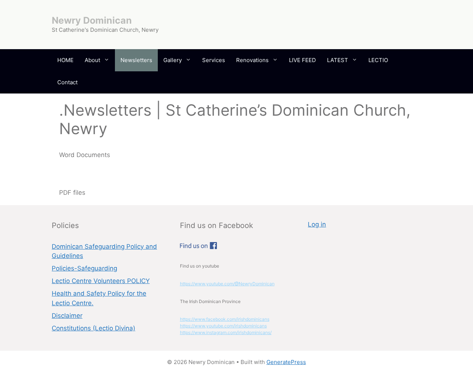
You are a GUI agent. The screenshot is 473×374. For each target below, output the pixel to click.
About (92, 60)
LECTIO (378, 60)
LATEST (337, 60)
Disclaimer (67, 315)
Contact (67, 82)
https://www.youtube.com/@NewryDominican (227, 283)
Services (213, 60)
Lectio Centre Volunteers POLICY (101, 281)
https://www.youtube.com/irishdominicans (223, 326)
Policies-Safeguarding (84, 268)
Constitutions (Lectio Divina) (93, 328)
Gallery (172, 60)
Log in (317, 224)
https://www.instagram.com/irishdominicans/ (226, 332)
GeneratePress (286, 362)
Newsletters (136, 60)
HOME (65, 60)
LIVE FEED (302, 60)
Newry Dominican (92, 20)
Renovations (252, 60)
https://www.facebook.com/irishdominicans (224, 319)
